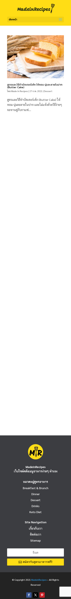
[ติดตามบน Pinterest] (42, 595)
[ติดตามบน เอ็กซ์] (35, 595)
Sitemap (35, 540)
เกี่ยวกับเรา (35, 528)
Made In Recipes (19, 91)
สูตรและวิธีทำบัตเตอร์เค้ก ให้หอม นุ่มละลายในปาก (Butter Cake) (34, 86)
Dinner (35, 494)
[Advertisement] (35, 155)
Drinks (35, 506)
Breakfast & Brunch (35, 488)
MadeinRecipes (39, 579)
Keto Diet (35, 512)
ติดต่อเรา (35, 534)
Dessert (48, 91)
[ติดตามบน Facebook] (29, 595)
